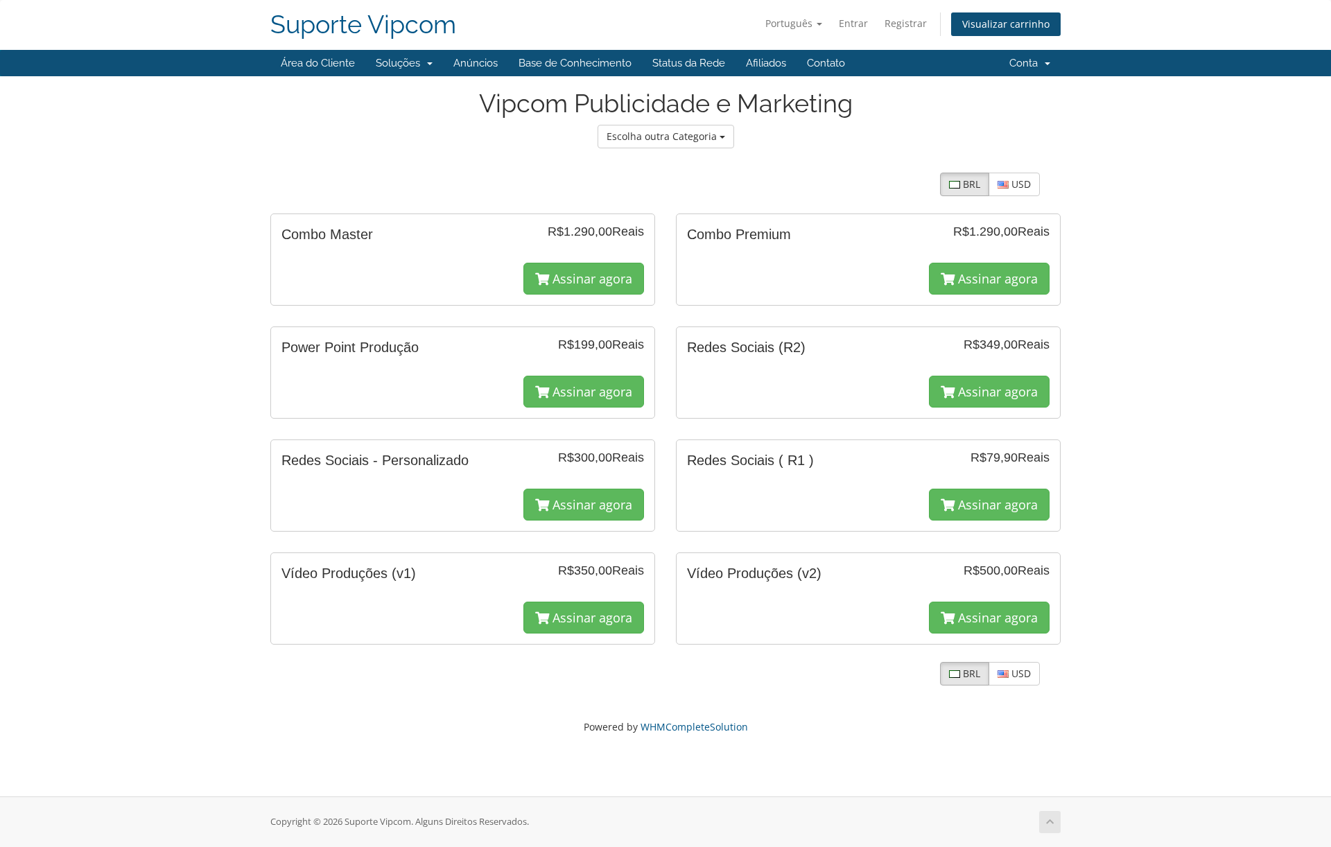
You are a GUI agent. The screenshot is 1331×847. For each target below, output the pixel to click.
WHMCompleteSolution (694, 726)
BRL (970, 184)
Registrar (906, 23)
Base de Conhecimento (575, 63)
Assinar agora (590, 278)
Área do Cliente (318, 63)
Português (790, 23)
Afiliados (766, 63)
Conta (1026, 63)
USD (1020, 184)
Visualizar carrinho (1006, 23)
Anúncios (475, 63)
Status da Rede (688, 63)
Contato (826, 63)
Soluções (401, 63)
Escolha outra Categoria (663, 136)
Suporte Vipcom (363, 25)
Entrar (853, 23)
